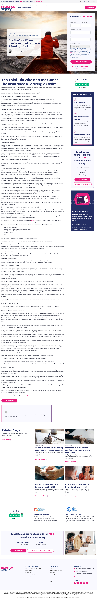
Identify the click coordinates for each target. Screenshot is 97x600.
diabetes (33, 220)
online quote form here (29, 395)
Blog (15, 33)
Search (84, 1)
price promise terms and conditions (51, 597)
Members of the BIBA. (73, 514)
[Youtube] (84, 583)
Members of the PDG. (41, 514)
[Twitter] (75, 583)
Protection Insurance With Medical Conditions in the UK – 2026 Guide (78, 450)
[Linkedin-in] (78, 583)
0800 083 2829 (38, 1)
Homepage (11, 33)
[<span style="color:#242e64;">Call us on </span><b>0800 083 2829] (72, 66)
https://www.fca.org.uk (9, 593)
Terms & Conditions (81, 68)
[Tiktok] (87, 583)
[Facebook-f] (81, 583)
